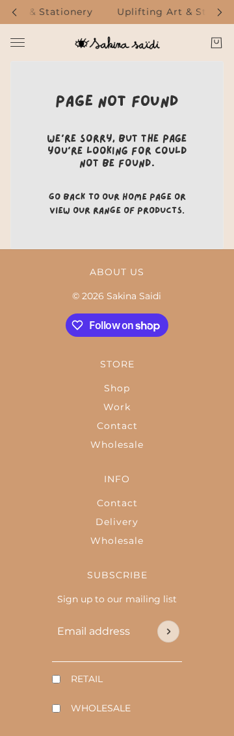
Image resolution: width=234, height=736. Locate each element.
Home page (147, 197)
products (159, 210)
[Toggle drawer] (17, 42)
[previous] (14, 12)
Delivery (117, 522)
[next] (220, 12)
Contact (117, 426)
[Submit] (168, 631)
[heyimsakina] (117, 42)
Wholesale (117, 444)
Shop (117, 388)
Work (117, 407)
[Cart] (216, 43)
